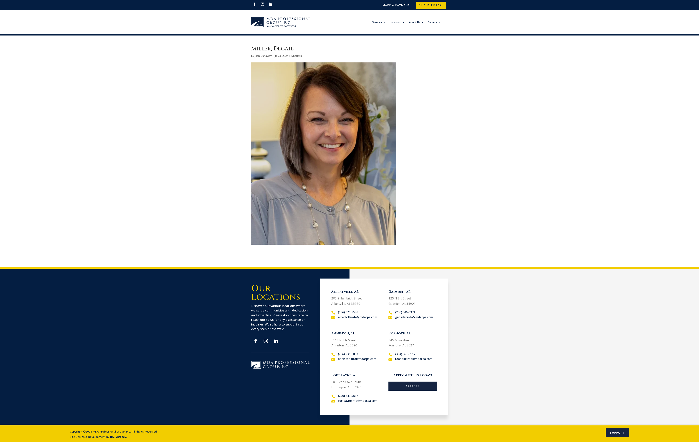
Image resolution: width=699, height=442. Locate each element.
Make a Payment (396, 5)
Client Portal (431, 5)
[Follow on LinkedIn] (270, 4)
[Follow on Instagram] (262, 4)
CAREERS (412, 386)
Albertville (297, 56)
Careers (432, 22)
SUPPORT (617, 432)
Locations (395, 22)
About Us (414, 22)
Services (377, 22)
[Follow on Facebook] (254, 4)
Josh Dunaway (263, 56)
